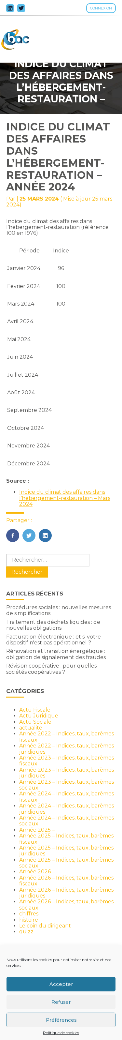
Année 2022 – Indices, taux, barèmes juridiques (66, 749)
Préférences (61, 1020)
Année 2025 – (37, 830)
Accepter (61, 984)
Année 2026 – (37, 871)
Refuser (61, 1002)
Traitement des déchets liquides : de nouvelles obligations (53, 625)
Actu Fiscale (34, 710)
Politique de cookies (61, 1033)
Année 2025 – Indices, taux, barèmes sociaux (66, 863)
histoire (28, 920)
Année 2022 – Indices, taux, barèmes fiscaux (66, 737)
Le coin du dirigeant (45, 926)
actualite (30, 728)
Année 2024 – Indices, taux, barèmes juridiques (66, 809)
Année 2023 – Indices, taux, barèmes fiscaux (66, 761)
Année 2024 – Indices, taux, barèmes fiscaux (66, 797)
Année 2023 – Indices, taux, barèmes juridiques (66, 773)
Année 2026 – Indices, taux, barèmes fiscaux (66, 881)
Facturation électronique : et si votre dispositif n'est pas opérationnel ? (53, 640)
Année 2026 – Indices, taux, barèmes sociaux (66, 904)
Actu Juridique (38, 716)
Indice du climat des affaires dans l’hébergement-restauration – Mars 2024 (64, 498)
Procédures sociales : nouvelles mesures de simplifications (58, 610)
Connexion (101, 8)
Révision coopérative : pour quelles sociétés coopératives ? (51, 669)
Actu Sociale (35, 722)
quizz (26, 931)
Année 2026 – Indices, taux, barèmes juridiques (66, 893)
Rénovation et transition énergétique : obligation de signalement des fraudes (56, 654)
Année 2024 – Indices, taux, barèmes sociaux (66, 821)
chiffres (28, 914)
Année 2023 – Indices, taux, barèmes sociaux (66, 785)
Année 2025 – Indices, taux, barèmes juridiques (66, 851)
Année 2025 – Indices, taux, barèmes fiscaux (66, 839)
